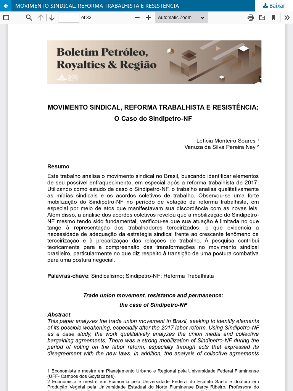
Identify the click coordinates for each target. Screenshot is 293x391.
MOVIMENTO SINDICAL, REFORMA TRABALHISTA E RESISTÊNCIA (97, 5)
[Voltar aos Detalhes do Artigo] (5, 5)
